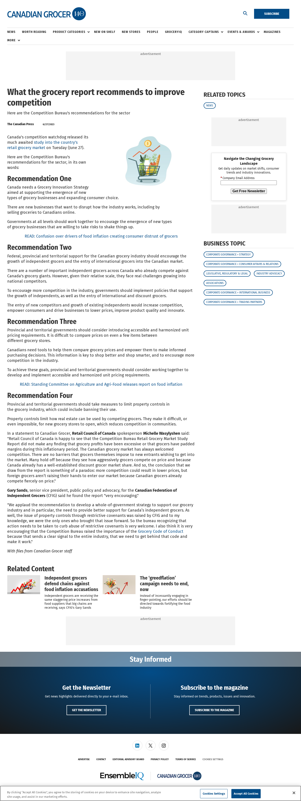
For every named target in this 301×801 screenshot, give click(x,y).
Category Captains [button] (204, 32)
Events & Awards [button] (241, 32)
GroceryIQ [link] (173, 32)
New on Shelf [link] (104, 32)
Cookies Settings (213, 759)
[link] (137, 745)
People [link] (152, 32)
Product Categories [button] (69, 32)
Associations (215, 283)
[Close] (294, 793)
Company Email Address (238, 178)
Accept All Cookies (246, 793)
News (209, 105)
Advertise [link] (84, 759)
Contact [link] (101, 759)
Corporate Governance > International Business (238, 292)
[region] (150, 793)
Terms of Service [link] (185, 759)
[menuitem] (14, 32)
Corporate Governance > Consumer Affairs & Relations (242, 264)
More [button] (11, 40)
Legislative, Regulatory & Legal (227, 273)
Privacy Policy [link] (160, 759)
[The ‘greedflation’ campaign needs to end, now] (119, 584)
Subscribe (271, 14)
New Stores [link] (131, 32)
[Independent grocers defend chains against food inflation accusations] (23, 584)
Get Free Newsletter (248, 191)
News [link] (11, 32)
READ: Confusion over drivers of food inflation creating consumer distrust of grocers (101, 236)
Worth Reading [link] (34, 32)
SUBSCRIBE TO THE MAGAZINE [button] (214, 710)
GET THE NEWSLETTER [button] (86, 710)
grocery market (31, 147)
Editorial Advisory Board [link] (128, 759)
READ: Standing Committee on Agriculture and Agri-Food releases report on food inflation (101, 384)
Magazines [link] (272, 32)
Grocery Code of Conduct (160, 531)
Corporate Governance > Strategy (228, 254)
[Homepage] (46, 14)
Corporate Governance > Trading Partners (234, 302)
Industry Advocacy (269, 273)
